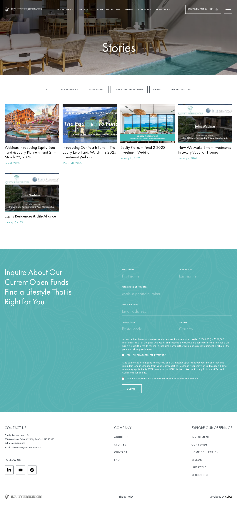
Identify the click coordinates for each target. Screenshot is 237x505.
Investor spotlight (128, 89)
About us (121, 437)
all (48, 89)
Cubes (228, 496)
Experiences (69, 89)
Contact (121, 452)
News (157, 89)
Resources (163, 9)
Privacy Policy (125, 496)
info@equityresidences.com (26, 447)
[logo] (23, 9)
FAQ (117, 459)
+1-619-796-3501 (18, 443)
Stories (120, 444)
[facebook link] (9, 470)
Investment (65, 9)
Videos (129, 9)
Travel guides (181, 89)
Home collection (108, 9)
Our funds (85, 9)
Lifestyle (144, 9)
